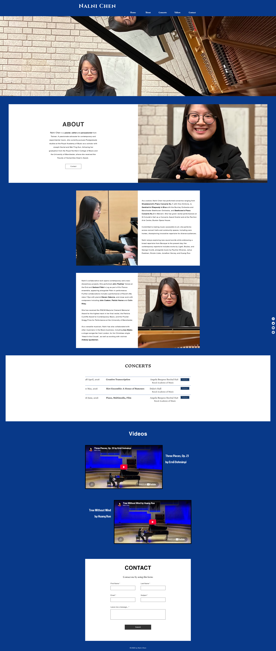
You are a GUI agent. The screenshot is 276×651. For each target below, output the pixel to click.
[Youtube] (273, 327)
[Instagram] (273, 318)
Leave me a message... (119, 607)
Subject (144, 595)
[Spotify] (273, 332)
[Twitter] (273, 323)
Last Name (145, 583)
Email (113, 595)
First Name (115, 583)
